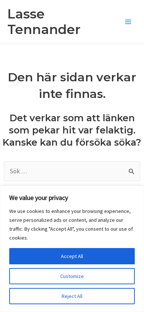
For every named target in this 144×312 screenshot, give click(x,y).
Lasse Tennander (43, 21)
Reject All (72, 296)
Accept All (72, 256)
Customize (72, 276)
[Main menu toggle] (128, 21)
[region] (72, 249)
